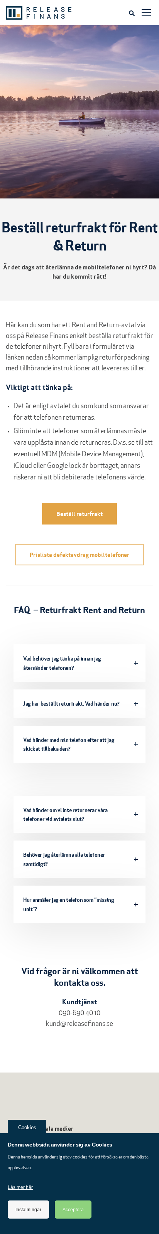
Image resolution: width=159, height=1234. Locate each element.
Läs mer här (20, 1187)
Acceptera (73, 1209)
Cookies (27, 1127)
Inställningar (28, 1209)
